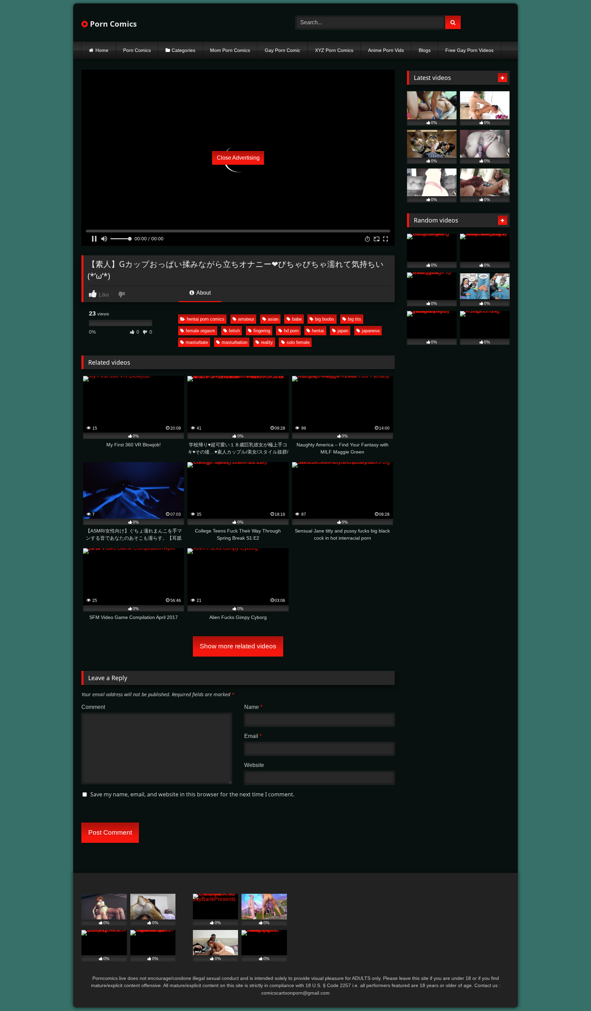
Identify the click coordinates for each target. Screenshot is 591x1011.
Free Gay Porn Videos (469, 50)
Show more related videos (238, 646)
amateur (246, 319)
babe (297, 319)
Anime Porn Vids (386, 50)
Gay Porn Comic (282, 50)
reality (267, 342)
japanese (371, 330)
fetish (234, 330)
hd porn (291, 330)
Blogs (425, 50)
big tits (354, 319)
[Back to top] (569, 990)
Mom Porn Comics (230, 50)
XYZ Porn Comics (334, 50)
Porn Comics (112, 23)
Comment (93, 707)
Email (253, 736)
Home (101, 50)
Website (254, 765)
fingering (261, 330)
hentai (318, 330)
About (203, 293)
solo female (298, 342)
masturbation (234, 342)
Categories (183, 50)
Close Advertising (238, 158)
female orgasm (200, 330)
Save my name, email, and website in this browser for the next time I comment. (192, 794)
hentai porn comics (205, 319)
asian (273, 319)
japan (343, 330)
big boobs (324, 319)
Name (253, 707)
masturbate (197, 342)
